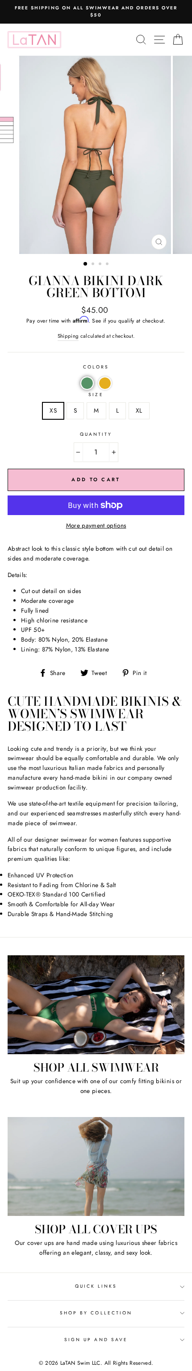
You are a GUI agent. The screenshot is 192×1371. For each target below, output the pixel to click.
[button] (87, 383)
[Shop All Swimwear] (96, 1005)
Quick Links (96, 1286)
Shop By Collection (96, 1313)
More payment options (96, 525)
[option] (96, 11)
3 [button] (101, 264)
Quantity (96, 434)
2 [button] (94, 264)
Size (95, 394)
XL (139, 410)
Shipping (68, 336)
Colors (96, 367)
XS (53, 410)
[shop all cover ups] (96, 1166)
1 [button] (85, 264)
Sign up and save (96, 1339)
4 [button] (108, 264)
